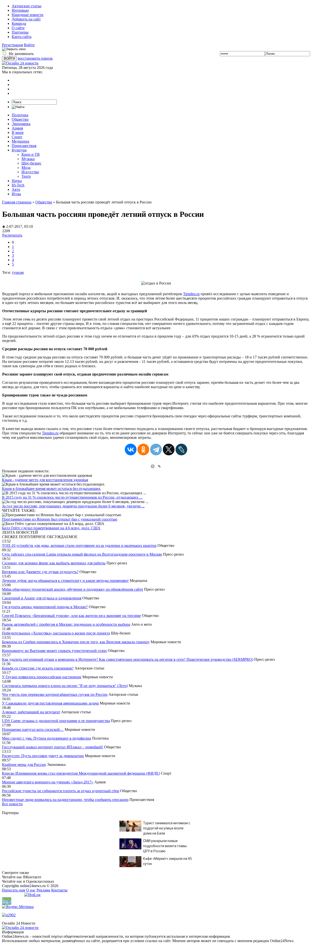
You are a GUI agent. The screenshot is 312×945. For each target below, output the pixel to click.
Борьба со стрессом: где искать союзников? (38, 668)
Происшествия (24, 146)
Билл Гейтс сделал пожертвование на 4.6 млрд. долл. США (51, 528)
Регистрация (12, 45)
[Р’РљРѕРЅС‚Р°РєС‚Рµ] (130, 449)
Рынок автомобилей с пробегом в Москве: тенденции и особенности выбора (66, 624)
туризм (18, 272)
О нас (31, 890)
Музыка (28, 159)
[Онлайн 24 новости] (20, 928)
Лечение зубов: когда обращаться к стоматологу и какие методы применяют (65, 580)
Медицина (20, 141)
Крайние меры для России (24, 764)
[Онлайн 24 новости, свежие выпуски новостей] (20, 63)
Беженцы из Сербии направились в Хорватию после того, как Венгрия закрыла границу (76, 642)
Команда (19, 23)
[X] (169, 449)
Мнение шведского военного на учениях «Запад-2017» (47, 782)
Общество (20, 119)
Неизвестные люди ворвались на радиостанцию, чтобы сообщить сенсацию (65, 800)
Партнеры (20, 32)
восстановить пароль (35, 58)
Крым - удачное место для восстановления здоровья (45, 480)
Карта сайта (21, 37)
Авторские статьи (26, 6)
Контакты (59, 890)
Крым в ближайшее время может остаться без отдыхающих (51, 488)
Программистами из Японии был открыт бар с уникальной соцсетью (59, 519)
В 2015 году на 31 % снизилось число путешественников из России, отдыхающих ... (72, 497)
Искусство (30, 172)
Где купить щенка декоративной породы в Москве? (45, 607)
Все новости (12, 804)
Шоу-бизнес (31, 163)
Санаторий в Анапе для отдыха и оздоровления (41, 598)
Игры (16, 194)
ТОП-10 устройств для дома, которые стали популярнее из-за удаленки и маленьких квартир (79, 545)
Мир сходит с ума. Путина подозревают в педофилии (46, 738)
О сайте (18, 28)
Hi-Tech (18, 185)
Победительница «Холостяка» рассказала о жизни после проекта (56, 633)
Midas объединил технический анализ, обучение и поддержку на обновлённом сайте (72, 589)
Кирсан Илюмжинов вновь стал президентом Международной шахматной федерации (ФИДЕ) (81, 773)
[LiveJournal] (181, 449)
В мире (18, 132)
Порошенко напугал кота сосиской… (33, 729)
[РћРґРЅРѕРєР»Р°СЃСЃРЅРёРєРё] (143, 449)
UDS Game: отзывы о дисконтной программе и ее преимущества (56, 721)
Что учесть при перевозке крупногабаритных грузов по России (54, 694)
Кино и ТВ (30, 154)
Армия (17, 128)
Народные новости (27, 15)
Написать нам (13, 890)
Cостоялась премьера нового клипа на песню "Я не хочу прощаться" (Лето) (65, 686)
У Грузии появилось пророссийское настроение (41, 677)
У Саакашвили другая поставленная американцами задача (50, 703)
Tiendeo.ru (191, 294)
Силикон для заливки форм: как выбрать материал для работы (54, 563)
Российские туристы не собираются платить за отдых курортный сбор (60, 791)
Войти (29, 45)
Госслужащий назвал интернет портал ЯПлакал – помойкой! (52, 747)
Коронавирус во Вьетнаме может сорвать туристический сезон (54, 651)
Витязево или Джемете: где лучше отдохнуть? (40, 572)
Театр (26, 176)
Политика (20, 115)
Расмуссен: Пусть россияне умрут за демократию (43, 756)
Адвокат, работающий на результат (31, 712)
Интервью (20, 10)
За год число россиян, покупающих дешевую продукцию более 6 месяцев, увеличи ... (73, 506)
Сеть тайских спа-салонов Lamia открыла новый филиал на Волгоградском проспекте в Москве (82, 554)
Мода (25, 167)
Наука (17, 181)
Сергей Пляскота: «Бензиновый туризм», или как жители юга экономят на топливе (71, 616)
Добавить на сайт (26, 19)
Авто (16, 189)
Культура (19, 150)
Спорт (17, 137)
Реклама (43, 890)
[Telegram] (156, 449)
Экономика (21, 124)
